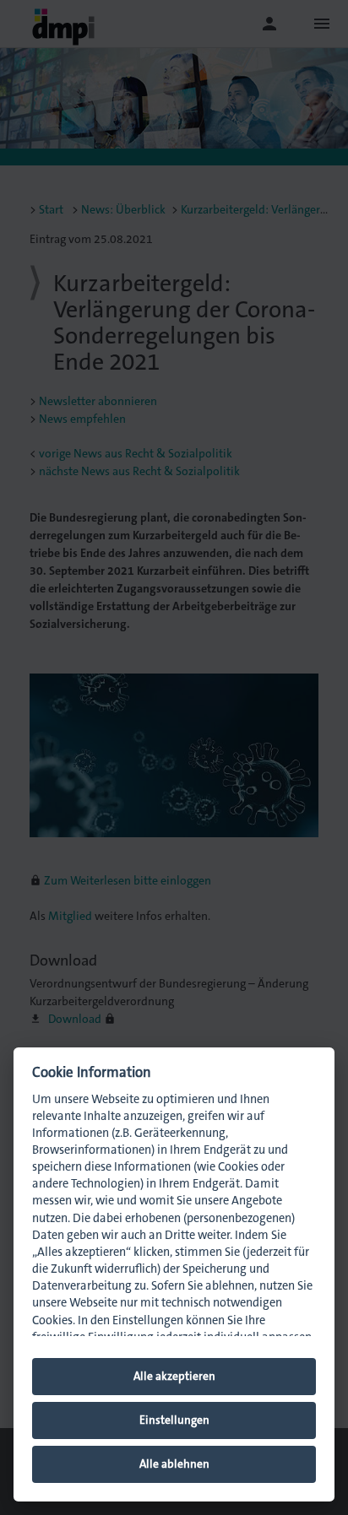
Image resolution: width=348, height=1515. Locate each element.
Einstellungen (174, 1420)
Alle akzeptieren (174, 1376)
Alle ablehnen (174, 1464)
